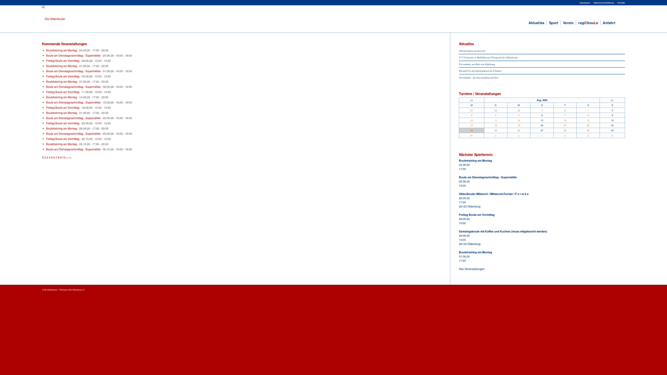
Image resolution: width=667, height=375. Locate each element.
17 (471, 125)
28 (496, 110)
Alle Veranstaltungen (472, 269)
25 (496, 130)
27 (471, 110)
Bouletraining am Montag (61, 50)
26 (519, 130)
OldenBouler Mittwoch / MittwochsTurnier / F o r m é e (494, 194)
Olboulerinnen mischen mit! (472, 50)
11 (496, 120)
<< (471, 100)
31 (565, 110)
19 (519, 125)
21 (565, 125)
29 (519, 110)
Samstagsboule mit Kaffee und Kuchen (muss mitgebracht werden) (503, 231)
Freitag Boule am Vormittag (62, 61)
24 (471, 130)
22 (588, 125)
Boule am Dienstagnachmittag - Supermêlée (73, 55)
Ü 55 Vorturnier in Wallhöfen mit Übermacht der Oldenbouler (488, 57)
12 (519, 120)
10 (63, 157)
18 (496, 125)
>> (70, 157)
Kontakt (621, 2)
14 (565, 120)
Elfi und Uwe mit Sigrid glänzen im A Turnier (480, 70)
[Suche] (621, 22)
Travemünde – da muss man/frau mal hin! (479, 77)
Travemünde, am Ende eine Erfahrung (477, 64)
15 (588, 120)
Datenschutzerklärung (604, 2)
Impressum (585, 2)
